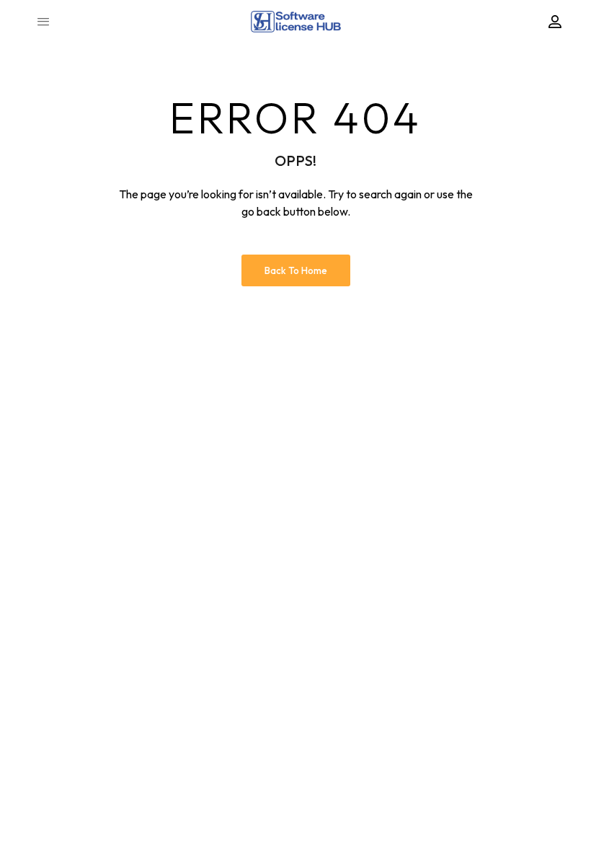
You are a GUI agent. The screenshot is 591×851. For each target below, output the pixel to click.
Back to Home (296, 270)
